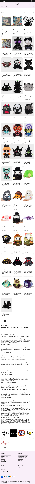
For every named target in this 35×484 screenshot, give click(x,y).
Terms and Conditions (8, 481)
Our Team (3, 458)
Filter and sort (29, 12)
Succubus (5, 482)
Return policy (20, 458)
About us (2, 457)
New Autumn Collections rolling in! (17, 1)
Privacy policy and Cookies (17, 481)
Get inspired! (20, 465)
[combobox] (17, 7)
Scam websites (3, 461)
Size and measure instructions (23, 456)
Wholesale (3, 467)
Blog (19, 467)
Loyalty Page (20, 460)
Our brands (3, 460)
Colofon (2, 481)
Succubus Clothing (4, 456)
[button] (33, 4)
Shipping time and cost (22, 457)
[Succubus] (17, 4)
